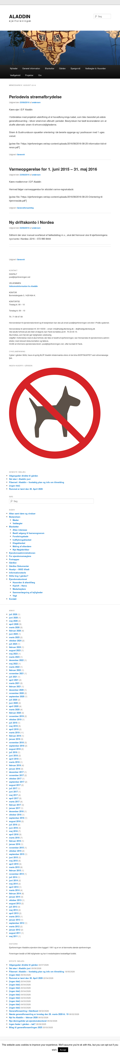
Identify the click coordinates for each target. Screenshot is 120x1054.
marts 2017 (14, 801)
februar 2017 (15, 804)
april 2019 (13, 729)
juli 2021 (13, 676)
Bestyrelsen (14, 516)
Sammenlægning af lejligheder (28, 592)
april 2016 (13, 834)
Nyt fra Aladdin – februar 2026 (23, 1017)
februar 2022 (15, 670)
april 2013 (13, 913)
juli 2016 (13, 824)
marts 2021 (14, 683)
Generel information (31, 68)
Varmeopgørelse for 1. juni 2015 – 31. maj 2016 (53, 169)
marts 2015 (14, 867)
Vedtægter (17, 523)
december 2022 (16, 660)
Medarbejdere (19, 588)
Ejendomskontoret (18, 579)
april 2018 (13, 758)
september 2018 (16, 745)
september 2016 (16, 817)
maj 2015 (13, 860)
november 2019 (16, 716)
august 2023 (15, 650)
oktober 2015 (15, 850)
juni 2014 (13, 880)
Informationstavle (17, 572)
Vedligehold (15, 75)
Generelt (21, 154)
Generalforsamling (25, 207)
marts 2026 (14, 627)
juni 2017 (13, 791)
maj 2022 (13, 663)
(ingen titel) (14, 485)
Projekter (29, 75)
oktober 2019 (15, 719)
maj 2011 (13, 936)
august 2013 (15, 903)
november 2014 (16, 873)
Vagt (15, 595)
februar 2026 (15, 630)
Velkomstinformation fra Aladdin (23, 286)
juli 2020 (13, 699)
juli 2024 (13, 643)
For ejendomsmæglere (20, 556)
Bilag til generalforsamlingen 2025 (25, 1027)
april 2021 (13, 679)
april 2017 (13, 798)
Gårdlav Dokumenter (19, 566)
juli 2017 (13, 788)
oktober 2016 (15, 814)
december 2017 (16, 771)
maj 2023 (13, 653)
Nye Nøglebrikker (21, 549)
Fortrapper (14, 559)
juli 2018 (13, 752)
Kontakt (12, 598)
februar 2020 (15, 712)
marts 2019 (14, 732)
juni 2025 (13, 633)
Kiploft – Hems (20, 585)
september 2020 (16, 696)
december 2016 (16, 811)
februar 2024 (15, 647)
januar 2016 (14, 844)
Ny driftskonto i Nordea (31, 222)
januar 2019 (14, 739)
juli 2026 (13, 614)
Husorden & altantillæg (24, 582)
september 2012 (16, 922)
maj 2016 (13, 831)
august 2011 (15, 932)
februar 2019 (15, 735)
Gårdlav (13, 562)
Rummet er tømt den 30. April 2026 (26, 488)
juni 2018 (13, 755)
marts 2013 (14, 916)
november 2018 (16, 742)
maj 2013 (13, 909)
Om (40, 75)
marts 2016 (14, 837)
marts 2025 (14, 637)
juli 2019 (13, 722)
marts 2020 (14, 709)
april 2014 (13, 886)
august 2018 (15, 748)
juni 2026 (13, 617)
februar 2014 (15, 893)
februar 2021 (15, 686)
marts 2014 (14, 890)
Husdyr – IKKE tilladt (19, 569)
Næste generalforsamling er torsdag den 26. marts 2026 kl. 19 (38, 1014)
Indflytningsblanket (22, 539)
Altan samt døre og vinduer (22, 513)
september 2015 (16, 854)
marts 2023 (14, 656)
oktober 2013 (15, 900)
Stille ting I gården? (18, 575)
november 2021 (16, 673)
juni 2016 (13, 827)
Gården (62, 68)
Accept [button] (63, 1049)
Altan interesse (20, 529)
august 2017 (15, 785)
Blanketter (49, 68)
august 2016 (15, 821)
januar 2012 (14, 929)
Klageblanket (19, 543)
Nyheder (14, 68)
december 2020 (16, 689)
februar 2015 (15, 870)
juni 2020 (13, 702)
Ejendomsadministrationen (22, 552)
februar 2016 (15, 840)
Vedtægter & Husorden (95, 68)
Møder (16, 520)
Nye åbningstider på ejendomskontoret (28, 1020)
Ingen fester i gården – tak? (22, 1024)
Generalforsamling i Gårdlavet (23, 1010)
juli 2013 (13, 906)
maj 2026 (13, 620)
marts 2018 (14, 762)
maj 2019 (13, 725)
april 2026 (13, 624)
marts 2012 (14, 926)
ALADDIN (19, 16)
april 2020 (13, 706)
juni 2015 (13, 857)
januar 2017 (14, 808)
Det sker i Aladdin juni (20, 478)
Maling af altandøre (22, 546)
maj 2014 (13, 883)
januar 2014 (14, 896)
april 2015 (13, 863)
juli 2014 (13, 877)
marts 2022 (14, 666)
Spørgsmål (75, 68)
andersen (36, 102)
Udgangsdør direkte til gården (23, 475)
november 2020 (16, 693)
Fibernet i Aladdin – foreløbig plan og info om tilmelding (36, 482)
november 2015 (16, 847)
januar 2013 (14, 919)
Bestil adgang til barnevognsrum (28, 533)
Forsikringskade (20, 536)
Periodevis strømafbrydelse (35, 97)
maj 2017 (13, 794)
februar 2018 (15, 765)
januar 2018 (14, 768)
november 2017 (16, 775)
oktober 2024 (15, 640)
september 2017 (16, 781)
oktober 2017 (15, 778)
